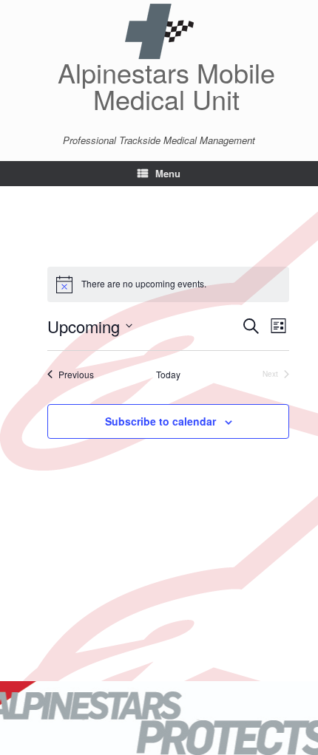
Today (168, 374)
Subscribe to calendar (160, 421)
